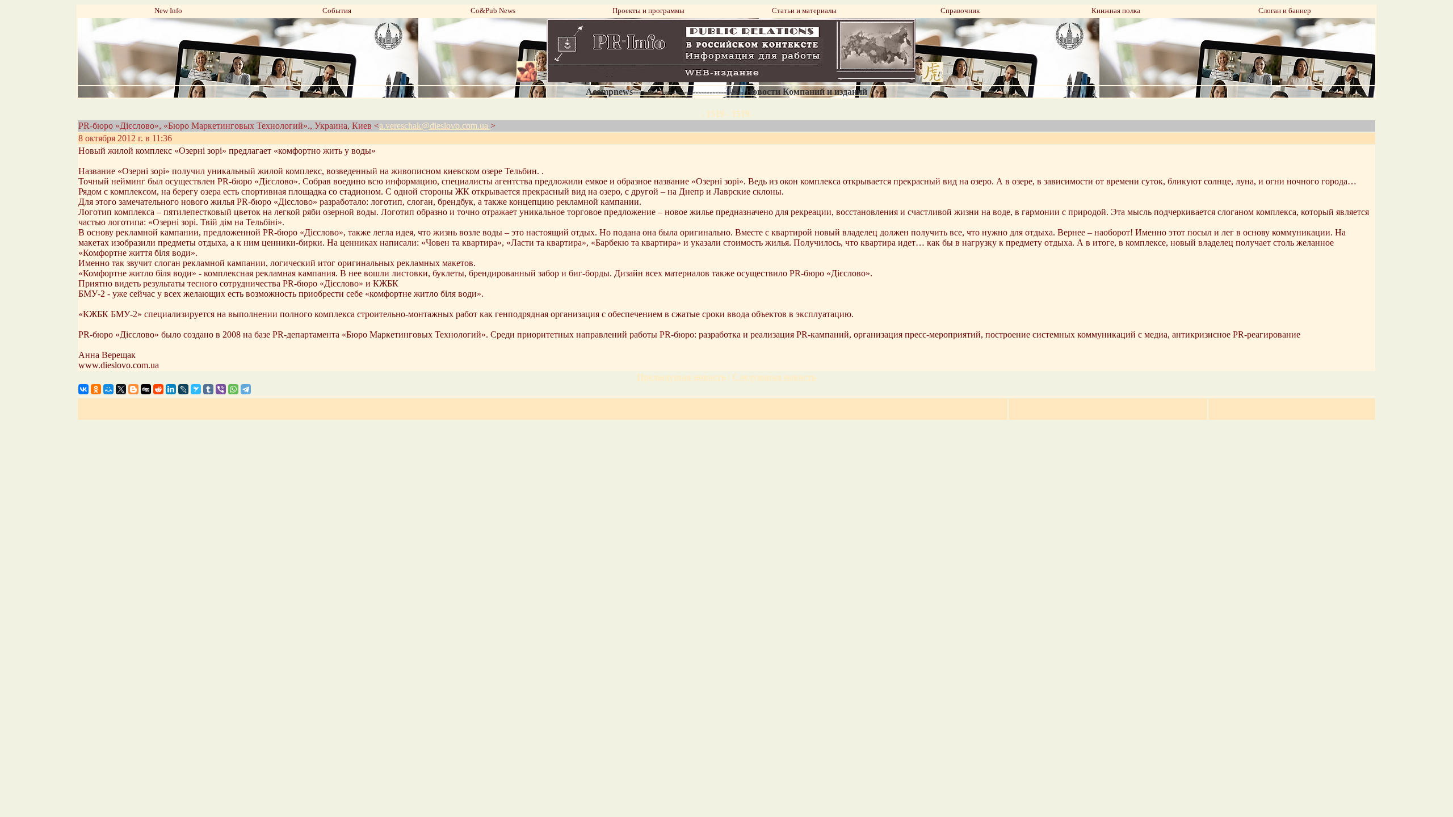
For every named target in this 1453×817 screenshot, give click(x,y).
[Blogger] (133, 389)
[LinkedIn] (171, 389)
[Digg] (146, 389)
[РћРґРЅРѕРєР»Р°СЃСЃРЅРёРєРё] (96, 389)
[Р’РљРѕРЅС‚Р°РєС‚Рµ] (83, 389)
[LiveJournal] (183, 389)
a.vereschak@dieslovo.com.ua (434, 125)
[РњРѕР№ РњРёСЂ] (108, 389)
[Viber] (221, 389)
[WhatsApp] (233, 389)
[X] (121, 389)
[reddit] (158, 389)
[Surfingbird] (196, 389)
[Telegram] (246, 389)
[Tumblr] (208, 389)
